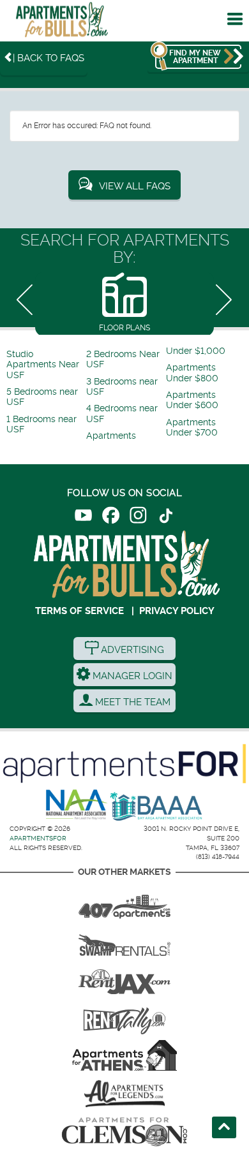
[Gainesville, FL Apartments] (124, 940)
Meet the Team (131, 702)
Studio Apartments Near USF (42, 365)
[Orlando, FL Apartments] (124, 902)
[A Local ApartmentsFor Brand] (124, 764)
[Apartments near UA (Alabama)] (124, 1093)
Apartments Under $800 (192, 372)
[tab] (124, 303)
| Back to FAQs (48, 58)
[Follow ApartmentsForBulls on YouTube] (83, 517)
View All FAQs (134, 186)
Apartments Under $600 (192, 400)
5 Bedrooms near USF (42, 396)
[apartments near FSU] (124, 1017)
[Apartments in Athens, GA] (124, 1055)
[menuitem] (44, 365)
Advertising (131, 650)
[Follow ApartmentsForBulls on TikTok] (166, 517)
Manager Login (131, 676)
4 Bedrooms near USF (122, 413)
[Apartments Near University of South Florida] (62, 22)
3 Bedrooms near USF (122, 386)
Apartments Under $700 (192, 427)
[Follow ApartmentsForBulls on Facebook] (111, 517)
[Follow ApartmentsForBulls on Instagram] (138, 517)
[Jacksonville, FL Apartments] (124, 979)
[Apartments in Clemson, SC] (124, 1132)
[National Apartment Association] (77, 805)
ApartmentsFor (38, 838)
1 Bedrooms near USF (41, 424)
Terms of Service (79, 611)
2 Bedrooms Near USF (123, 359)
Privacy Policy (177, 611)
